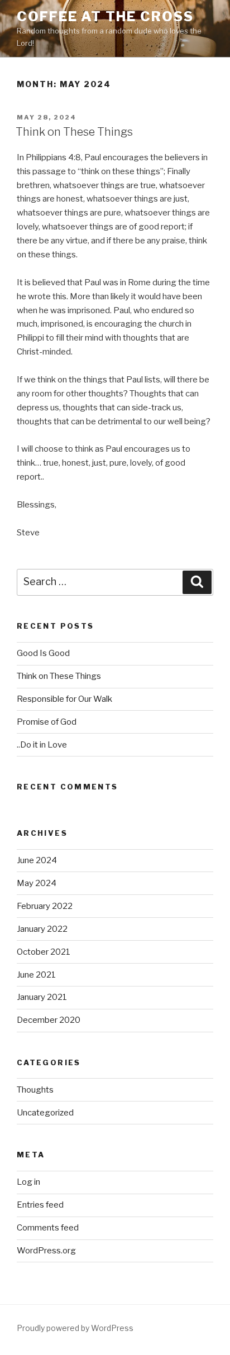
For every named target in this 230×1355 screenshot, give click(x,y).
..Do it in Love (42, 745)
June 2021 (36, 975)
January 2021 (42, 997)
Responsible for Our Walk (64, 699)
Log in (28, 1182)
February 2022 (45, 906)
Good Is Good (43, 653)
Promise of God (46, 722)
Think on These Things (74, 131)
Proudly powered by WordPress (75, 1328)
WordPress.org (46, 1251)
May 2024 (36, 883)
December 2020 (48, 1020)
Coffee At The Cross (105, 16)
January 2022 (42, 929)
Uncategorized (45, 1113)
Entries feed (40, 1205)
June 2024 (37, 860)
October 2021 (43, 952)
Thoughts (35, 1090)
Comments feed (48, 1228)
